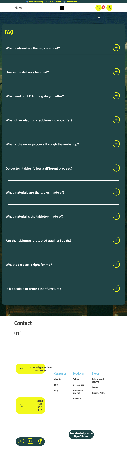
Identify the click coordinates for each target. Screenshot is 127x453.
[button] (62, 8)
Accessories (78, 385)
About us (58, 379)
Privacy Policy (98, 393)
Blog (56, 390)
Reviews (77, 398)
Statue (95, 387)
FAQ (56, 385)
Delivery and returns (98, 380)
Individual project (78, 392)
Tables (76, 379)
